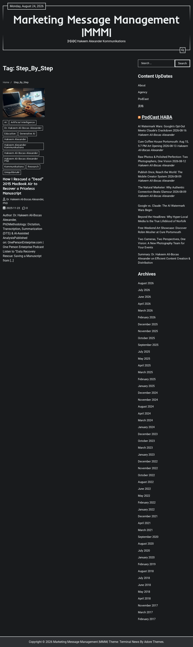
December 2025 (148, 324)
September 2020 (148, 537)
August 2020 (146, 543)
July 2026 (144, 290)
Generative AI (27, 133)
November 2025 (148, 331)
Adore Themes (153, 642)
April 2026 (144, 303)
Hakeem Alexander (15, 139)
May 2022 (144, 495)
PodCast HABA (157, 117)
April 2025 (144, 365)
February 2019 (146, 564)
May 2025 (144, 358)
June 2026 (144, 297)
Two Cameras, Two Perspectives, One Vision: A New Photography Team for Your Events (161, 243)
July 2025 (144, 351)
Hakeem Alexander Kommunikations (15, 146)
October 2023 (146, 441)
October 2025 (146, 338)
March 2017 (145, 612)
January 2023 (146, 454)
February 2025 (146, 379)
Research (33, 166)
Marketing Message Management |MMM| (96, 25)
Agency (142, 92)
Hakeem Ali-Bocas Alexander (21, 153)
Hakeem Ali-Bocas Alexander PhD (21, 160)
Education (10, 133)
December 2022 (148, 461)
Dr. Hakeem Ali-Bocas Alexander (22, 128)
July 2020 (144, 550)
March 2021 (145, 530)
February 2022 (146, 502)
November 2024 (148, 399)
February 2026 (146, 317)
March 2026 (145, 310)
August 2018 (146, 571)
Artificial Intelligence (23, 122)
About (142, 85)
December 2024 (148, 392)
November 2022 (148, 468)
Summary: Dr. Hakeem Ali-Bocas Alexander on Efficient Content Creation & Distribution (164, 259)
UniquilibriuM (11, 172)
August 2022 (146, 482)
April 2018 (144, 598)
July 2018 (144, 578)
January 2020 (146, 557)
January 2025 (146, 386)
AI (5, 122)
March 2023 (145, 447)
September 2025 (148, 345)
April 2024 (144, 413)
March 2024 (145, 420)
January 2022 (146, 509)
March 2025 (145, 372)
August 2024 (146, 406)
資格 (141, 106)
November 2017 (148, 605)
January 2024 (146, 427)
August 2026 (146, 283)
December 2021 (148, 516)
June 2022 (144, 488)
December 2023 (148, 434)
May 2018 (144, 591)
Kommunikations (14, 166)
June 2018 (144, 585)
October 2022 (146, 475)
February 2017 (146, 619)
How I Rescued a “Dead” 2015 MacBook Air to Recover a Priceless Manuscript (23, 186)
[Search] (182, 50)
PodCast (143, 99)
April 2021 (144, 523)
